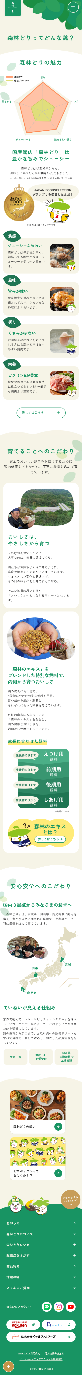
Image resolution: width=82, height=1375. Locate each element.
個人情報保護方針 (54, 1353)
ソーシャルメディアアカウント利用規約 (41, 1359)
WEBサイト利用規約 (29, 1353)
